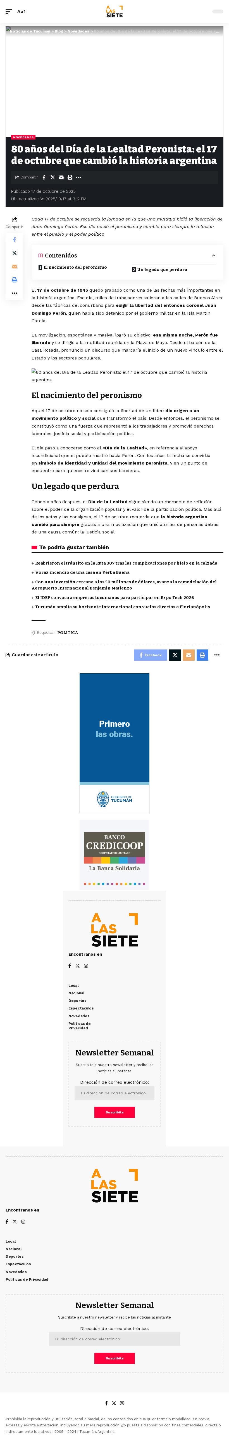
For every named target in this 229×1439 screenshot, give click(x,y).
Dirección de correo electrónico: (114, 1082)
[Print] (70, 177)
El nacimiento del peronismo (75, 267)
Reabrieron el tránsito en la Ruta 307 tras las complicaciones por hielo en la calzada (126, 563)
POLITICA (67, 632)
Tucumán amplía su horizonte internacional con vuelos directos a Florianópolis (122, 606)
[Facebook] (69, 966)
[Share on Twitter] (52, 177)
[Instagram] (86, 966)
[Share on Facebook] (44, 177)
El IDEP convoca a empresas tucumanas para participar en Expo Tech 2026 (114, 597)
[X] (77, 966)
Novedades (23, 137)
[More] (78, 177)
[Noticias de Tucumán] (114, 11)
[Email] (61, 177)
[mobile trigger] (10, 11)
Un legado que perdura (162, 269)
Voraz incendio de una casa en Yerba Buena (82, 572)
